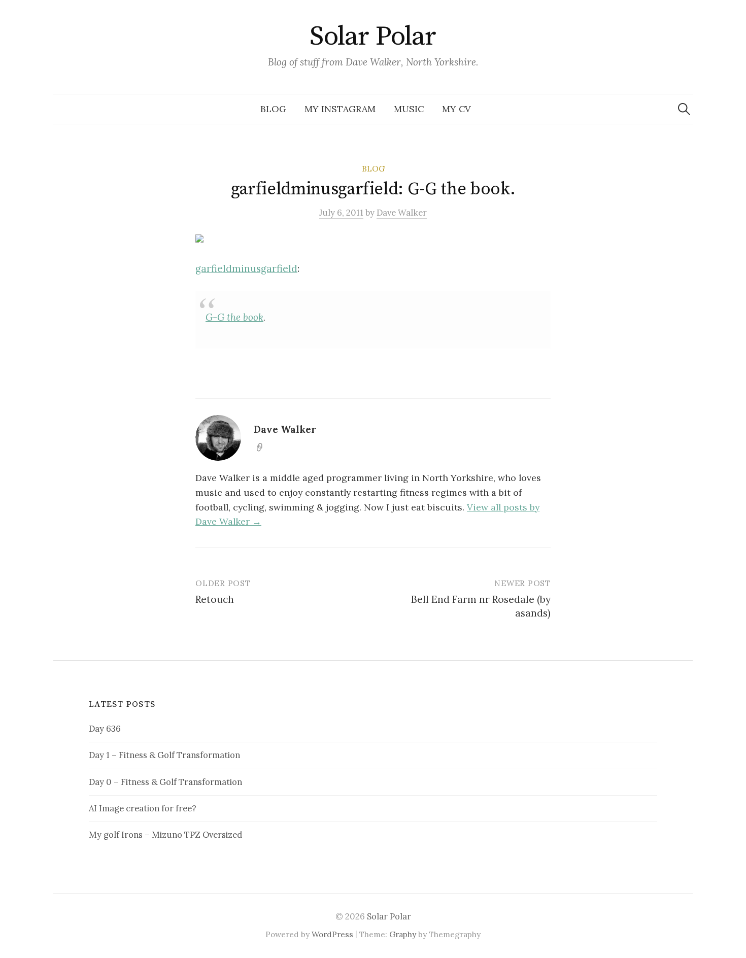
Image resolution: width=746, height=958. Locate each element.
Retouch (214, 599)
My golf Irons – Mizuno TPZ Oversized (165, 834)
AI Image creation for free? (142, 808)
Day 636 (105, 728)
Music (409, 109)
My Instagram (340, 109)
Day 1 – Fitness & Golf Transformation (164, 755)
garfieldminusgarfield (246, 268)
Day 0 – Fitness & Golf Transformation (165, 782)
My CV (456, 109)
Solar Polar (373, 36)
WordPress (332, 934)
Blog (273, 109)
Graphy (402, 934)
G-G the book (234, 317)
